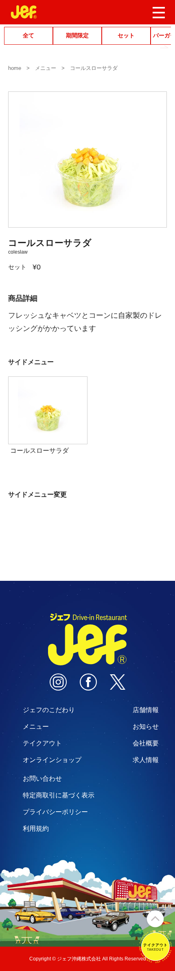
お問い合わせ (42, 778)
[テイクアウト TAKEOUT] (155, 959)
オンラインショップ (52, 759)
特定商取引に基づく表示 (58, 795)
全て (28, 36)
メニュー (45, 68)
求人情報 (146, 759)
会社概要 (146, 743)
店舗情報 (146, 709)
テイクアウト (42, 743)
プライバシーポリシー (55, 811)
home (14, 68)
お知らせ (146, 726)
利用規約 (36, 828)
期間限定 (77, 36)
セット (126, 36)
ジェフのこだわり (49, 709)
